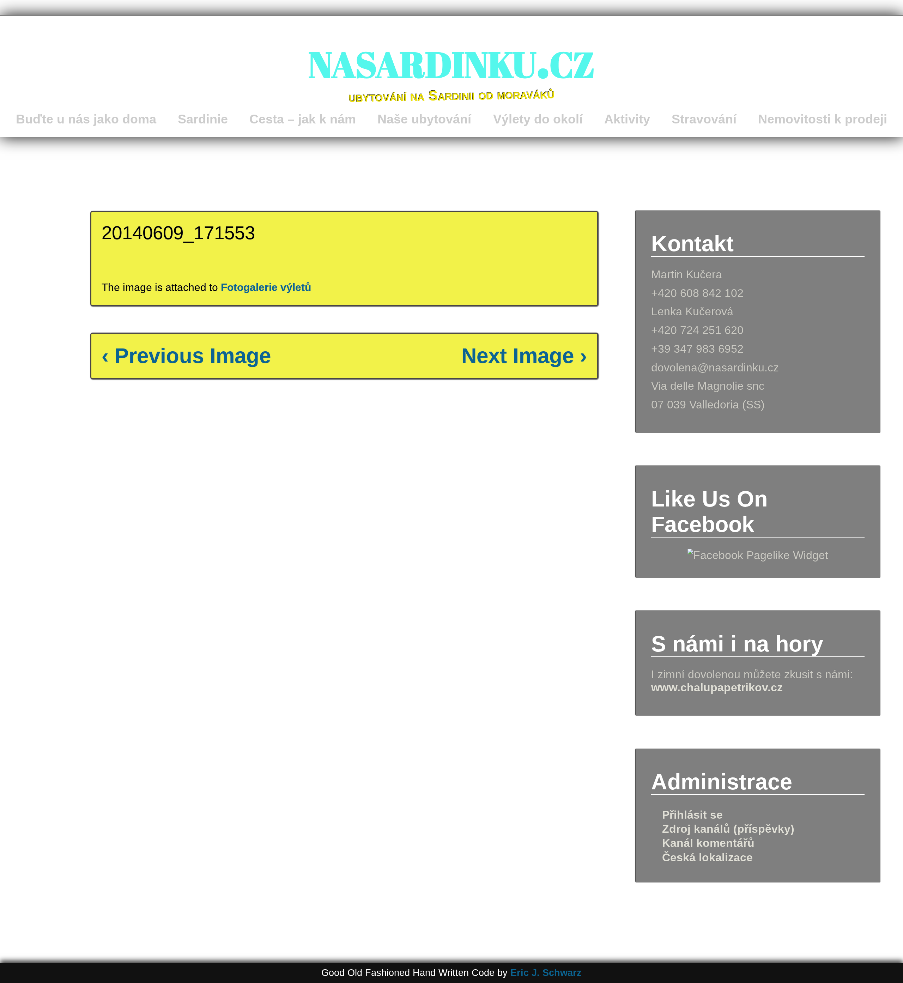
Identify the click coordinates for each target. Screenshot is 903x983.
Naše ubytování (424, 119)
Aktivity (627, 119)
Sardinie (203, 119)
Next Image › (524, 356)
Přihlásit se (692, 814)
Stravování (704, 119)
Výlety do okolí (538, 119)
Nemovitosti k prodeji (822, 119)
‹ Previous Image (186, 356)
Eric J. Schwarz (546, 972)
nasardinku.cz (451, 58)
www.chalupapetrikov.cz (717, 687)
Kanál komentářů (708, 843)
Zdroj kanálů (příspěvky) (728, 829)
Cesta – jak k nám (302, 119)
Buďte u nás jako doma (86, 119)
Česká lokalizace (707, 857)
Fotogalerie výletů (266, 287)
